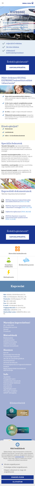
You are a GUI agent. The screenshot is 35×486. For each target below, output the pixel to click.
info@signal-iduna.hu (16, 305)
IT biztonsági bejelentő (11, 357)
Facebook (7, 331)
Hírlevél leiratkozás (10, 362)
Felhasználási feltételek (11, 383)
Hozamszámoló (9, 360)
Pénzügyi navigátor (10, 391)
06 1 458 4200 (8, 325)
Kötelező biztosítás (10, 342)
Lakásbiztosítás (8, 340)
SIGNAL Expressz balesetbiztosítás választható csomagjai (19, 206)
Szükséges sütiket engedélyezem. (16, 467)
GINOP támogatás (9, 393)
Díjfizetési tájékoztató (18, 212)
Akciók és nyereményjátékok (13, 359)
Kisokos (6, 366)
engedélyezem (17, 477)
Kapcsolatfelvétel (18, 67)
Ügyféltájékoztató (9, 389)
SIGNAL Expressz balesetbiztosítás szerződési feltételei (18, 200)
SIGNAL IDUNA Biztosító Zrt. (25, 3)
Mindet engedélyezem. (12, 464)
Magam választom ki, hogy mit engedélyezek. (15, 471)
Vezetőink (6, 377)
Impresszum (7, 387)
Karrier (6, 353)
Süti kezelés (7, 385)
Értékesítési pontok (10, 327)
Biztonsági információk (11, 355)
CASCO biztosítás (9, 344)
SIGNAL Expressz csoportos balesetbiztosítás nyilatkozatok (17, 217)
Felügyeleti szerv (9, 379)
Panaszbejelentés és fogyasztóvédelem (17, 364)
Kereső (5, 329)
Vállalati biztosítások (10, 346)
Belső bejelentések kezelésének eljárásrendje (14, 369)
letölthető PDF (19, 457)
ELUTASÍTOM (17, 482)
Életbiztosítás (8, 338)
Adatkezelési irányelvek (12, 381)
